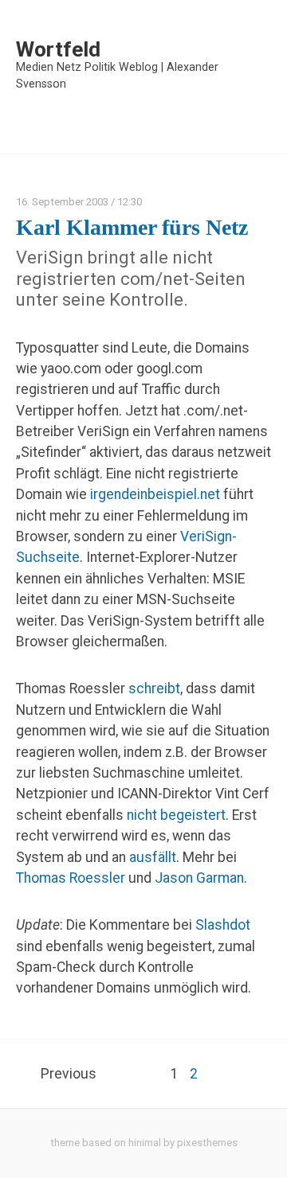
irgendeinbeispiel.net (155, 494)
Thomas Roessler (70, 878)
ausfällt (152, 857)
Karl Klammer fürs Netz (132, 227)
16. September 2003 (62, 202)
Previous (68, 1074)
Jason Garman (199, 878)
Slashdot (222, 925)
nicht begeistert (176, 815)
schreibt (154, 688)
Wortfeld (58, 49)
